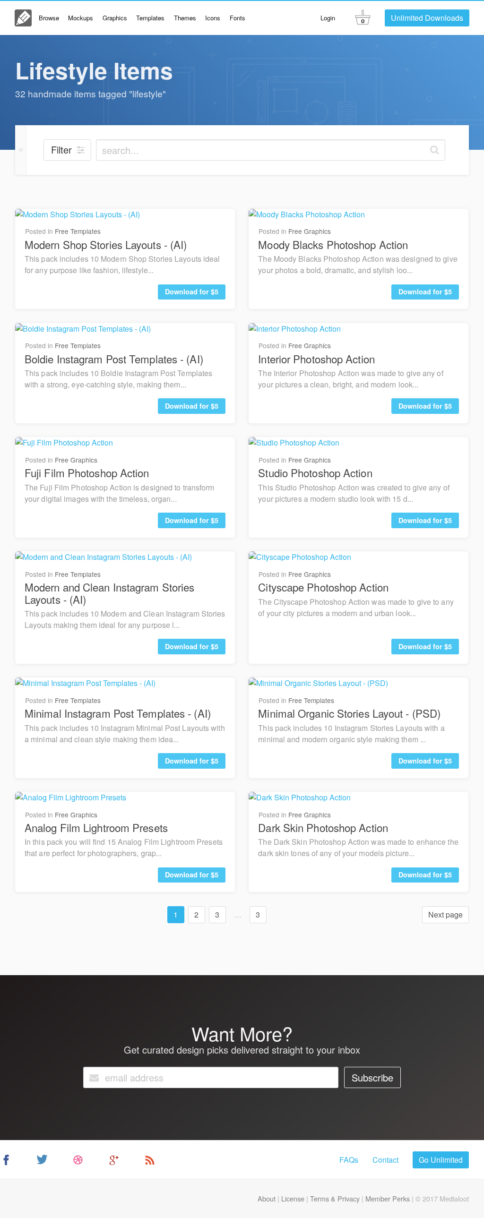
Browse (49, 17)
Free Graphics (309, 231)
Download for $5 (191, 291)
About (267, 1198)
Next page (445, 914)
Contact (385, 1159)
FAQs (348, 1159)
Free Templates (78, 231)
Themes (185, 17)
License (292, 1198)
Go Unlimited (441, 1159)
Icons (212, 17)
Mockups (80, 17)
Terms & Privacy (335, 1198)
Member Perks (387, 1198)
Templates (150, 17)
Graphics (115, 17)
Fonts (237, 17)
